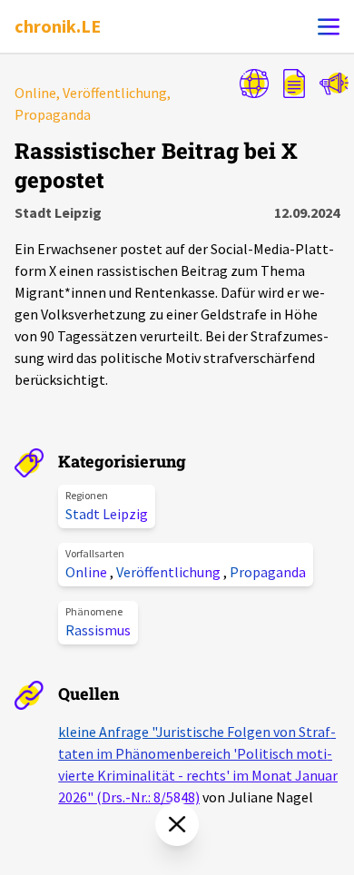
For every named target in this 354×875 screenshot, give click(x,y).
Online (87, 572)
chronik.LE (58, 26)
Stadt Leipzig (106, 514)
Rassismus (98, 630)
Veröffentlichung (169, 572)
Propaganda (268, 572)
